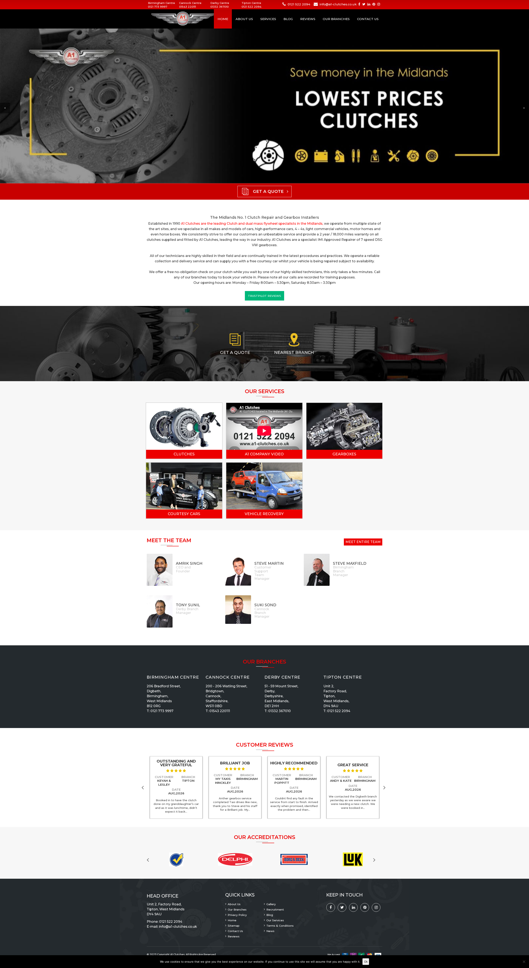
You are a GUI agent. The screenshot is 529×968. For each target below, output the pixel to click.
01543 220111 (187, 6)
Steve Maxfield (349, 563)
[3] (176, 770)
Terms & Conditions (280, 925)
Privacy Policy (237, 915)
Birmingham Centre (173, 677)
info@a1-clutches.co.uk (338, 4)
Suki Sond (265, 605)
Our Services (275, 920)
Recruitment (275, 909)
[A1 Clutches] (178, 18)
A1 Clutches (177, 954)
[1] (168, 770)
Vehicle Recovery (264, 514)
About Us (244, 19)
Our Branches (336, 19)
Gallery (271, 904)
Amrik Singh (189, 563)
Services (268, 19)
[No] (524, 962)
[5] (184, 770)
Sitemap (233, 925)
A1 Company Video (264, 454)
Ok (366, 961)
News (270, 931)
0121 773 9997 (157, 6)
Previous (144, 787)
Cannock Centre (228, 677)
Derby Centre (282, 677)
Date (176, 789)
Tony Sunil (188, 605)
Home (223, 19)
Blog (288, 19)
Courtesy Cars (184, 514)
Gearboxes (344, 454)
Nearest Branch (294, 352)
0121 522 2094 (251, 6)
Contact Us (368, 19)
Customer (164, 777)
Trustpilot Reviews (264, 295)
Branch (188, 777)
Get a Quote (235, 352)
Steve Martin (269, 563)
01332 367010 (219, 6)
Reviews (307, 19)
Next (385, 787)
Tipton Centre (342, 677)
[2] (172, 770)
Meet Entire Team (363, 542)
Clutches (184, 454)
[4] (180, 770)
